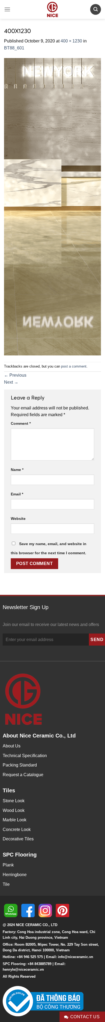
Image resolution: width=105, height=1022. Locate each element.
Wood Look (13, 810)
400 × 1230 (71, 41)
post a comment (73, 366)
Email (17, 494)
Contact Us (85, 1016)
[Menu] (7, 9)
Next (11, 382)
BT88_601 (14, 48)
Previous (15, 375)
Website (18, 518)
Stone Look (13, 800)
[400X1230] (52, 206)
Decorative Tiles (18, 839)
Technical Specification (25, 755)
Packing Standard (20, 765)
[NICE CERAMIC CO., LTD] (52, 9)
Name (17, 469)
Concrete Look (17, 829)
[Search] (95, 9)
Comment (21, 423)
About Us (11, 746)
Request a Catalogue (23, 774)
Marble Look (14, 820)
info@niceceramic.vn (75, 957)
